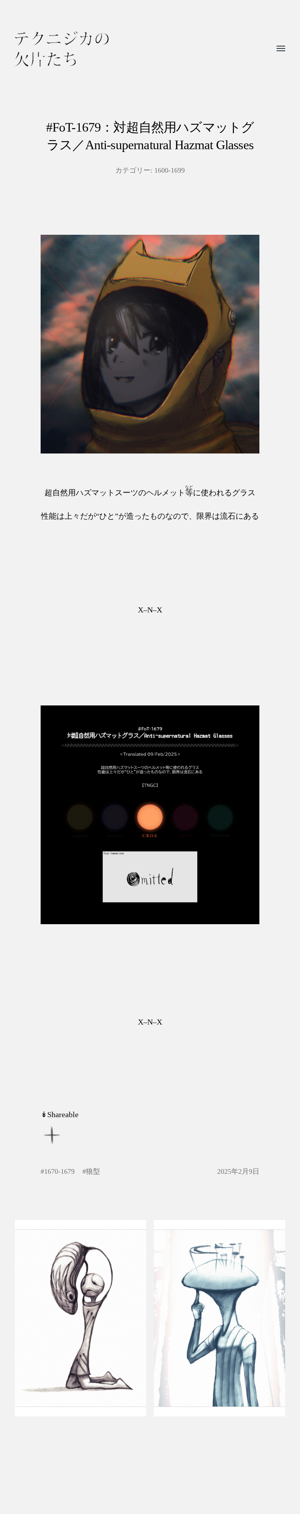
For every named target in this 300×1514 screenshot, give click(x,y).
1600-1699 (169, 170)
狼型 (93, 1171)
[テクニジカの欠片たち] (62, 49)
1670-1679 (59, 1171)
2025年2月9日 (238, 1171)
